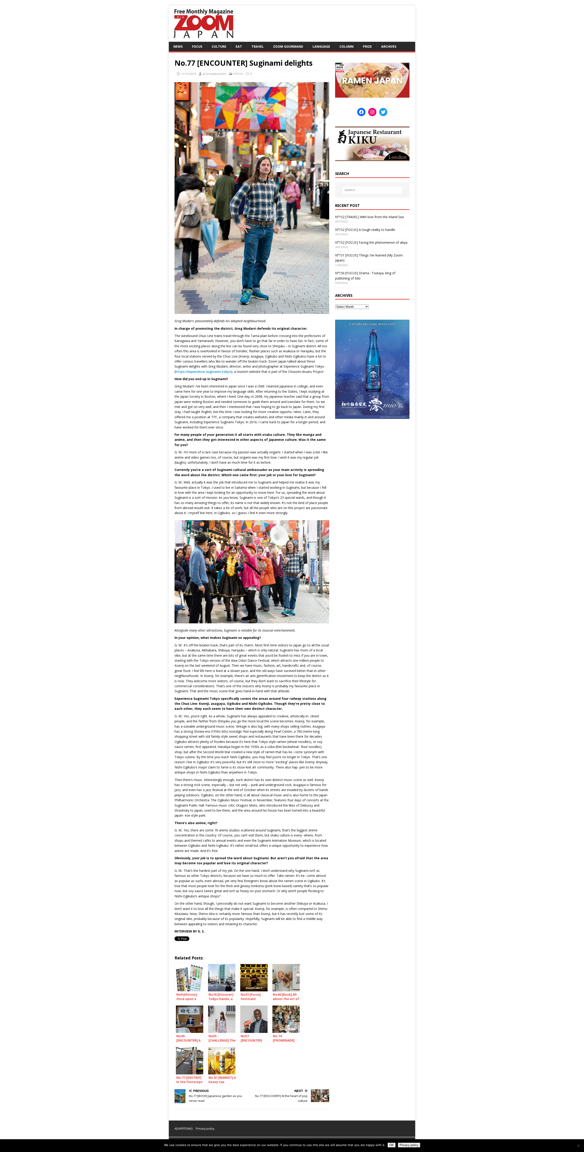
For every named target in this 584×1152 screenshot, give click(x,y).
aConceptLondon (214, 74)
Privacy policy (205, 1128)
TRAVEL (257, 46)
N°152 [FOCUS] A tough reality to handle (365, 229)
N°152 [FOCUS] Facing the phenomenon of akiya (371, 242)
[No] (578, 1145)
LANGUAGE (321, 46)
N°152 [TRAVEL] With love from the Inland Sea (369, 217)
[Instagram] (372, 112)
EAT (239, 46)
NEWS (178, 46)
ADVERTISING (184, 1128)
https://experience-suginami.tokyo (203, 371)
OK (391, 1145)
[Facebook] (361, 112)
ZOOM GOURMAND (288, 46)
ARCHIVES (388, 46)
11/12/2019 (188, 74)
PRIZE (367, 46)
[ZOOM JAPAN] (203, 39)
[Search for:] (372, 190)
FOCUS (197, 46)
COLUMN (346, 46)
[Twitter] (383, 112)
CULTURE (219, 46)
